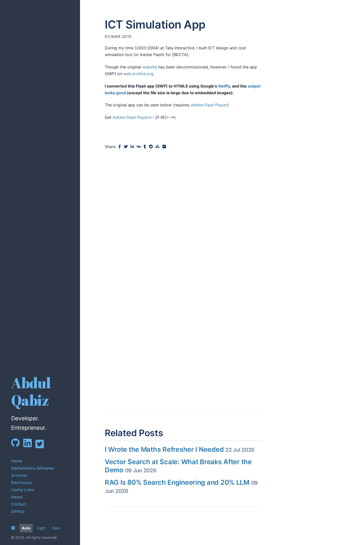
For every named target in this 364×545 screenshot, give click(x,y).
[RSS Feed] (13, 528)
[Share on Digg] (139, 147)
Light (41, 528)
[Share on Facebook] (119, 147)
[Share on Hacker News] (164, 147)
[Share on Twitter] (126, 147)
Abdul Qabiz (31, 391)
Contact (18, 504)
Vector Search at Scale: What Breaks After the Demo (178, 466)
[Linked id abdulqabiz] (29, 446)
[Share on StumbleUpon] (157, 147)
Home (16, 460)
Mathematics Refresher (32, 468)
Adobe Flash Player (209, 104)
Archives (19, 475)
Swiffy (224, 86)
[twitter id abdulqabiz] (41, 447)
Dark (56, 528)
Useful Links (22, 489)
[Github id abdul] (17, 445)
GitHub (18, 511)
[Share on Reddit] (151, 147)
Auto (26, 528)
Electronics (21, 482)
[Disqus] (183, 219)
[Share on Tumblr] (145, 147)
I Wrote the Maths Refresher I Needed (180, 449)
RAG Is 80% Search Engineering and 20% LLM (181, 486)
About (17, 496)
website (149, 66)
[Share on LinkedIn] (132, 147)
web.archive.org (138, 73)
